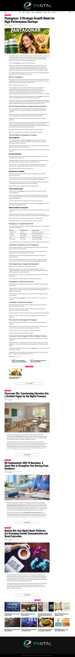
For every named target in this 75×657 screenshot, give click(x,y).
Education (28, 12)
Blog (20, 12)
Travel (49, 12)
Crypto (23, 12)
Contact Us (54, 12)
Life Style (45, 12)
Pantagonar (18, 356)
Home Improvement (39, 12)
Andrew (10, 25)
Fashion (32, 12)
